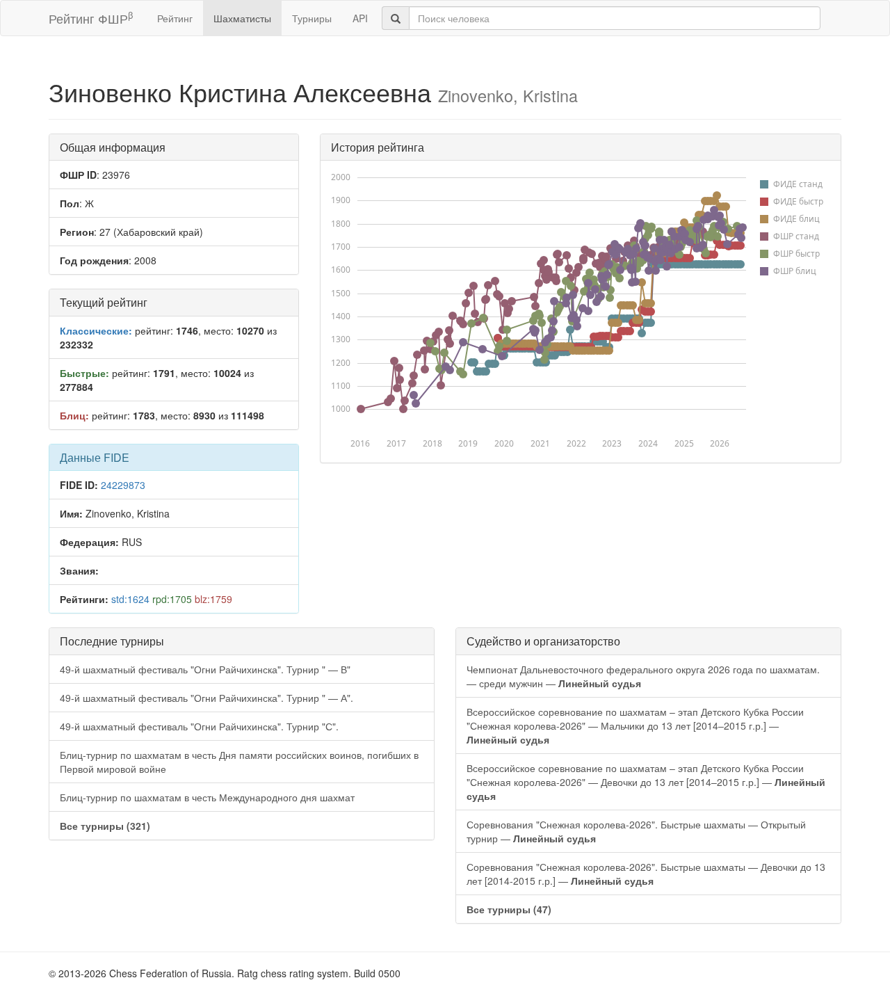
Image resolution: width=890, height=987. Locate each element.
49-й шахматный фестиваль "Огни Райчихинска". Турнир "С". (199, 726)
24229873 (123, 485)
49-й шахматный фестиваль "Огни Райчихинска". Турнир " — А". (206, 698)
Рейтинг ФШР (91, 17)
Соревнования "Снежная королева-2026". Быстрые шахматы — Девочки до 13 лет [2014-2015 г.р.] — (646, 874)
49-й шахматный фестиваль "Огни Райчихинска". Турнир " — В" (205, 669)
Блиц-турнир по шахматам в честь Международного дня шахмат (207, 797)
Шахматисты (242, 18)
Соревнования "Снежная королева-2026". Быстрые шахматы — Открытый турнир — (636, 831)
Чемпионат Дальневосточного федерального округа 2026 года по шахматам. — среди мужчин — (643, 676)
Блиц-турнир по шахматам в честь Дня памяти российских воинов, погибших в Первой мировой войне (239, 762)
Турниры (312, 18)
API (360, 18)
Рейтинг (175, 18)
